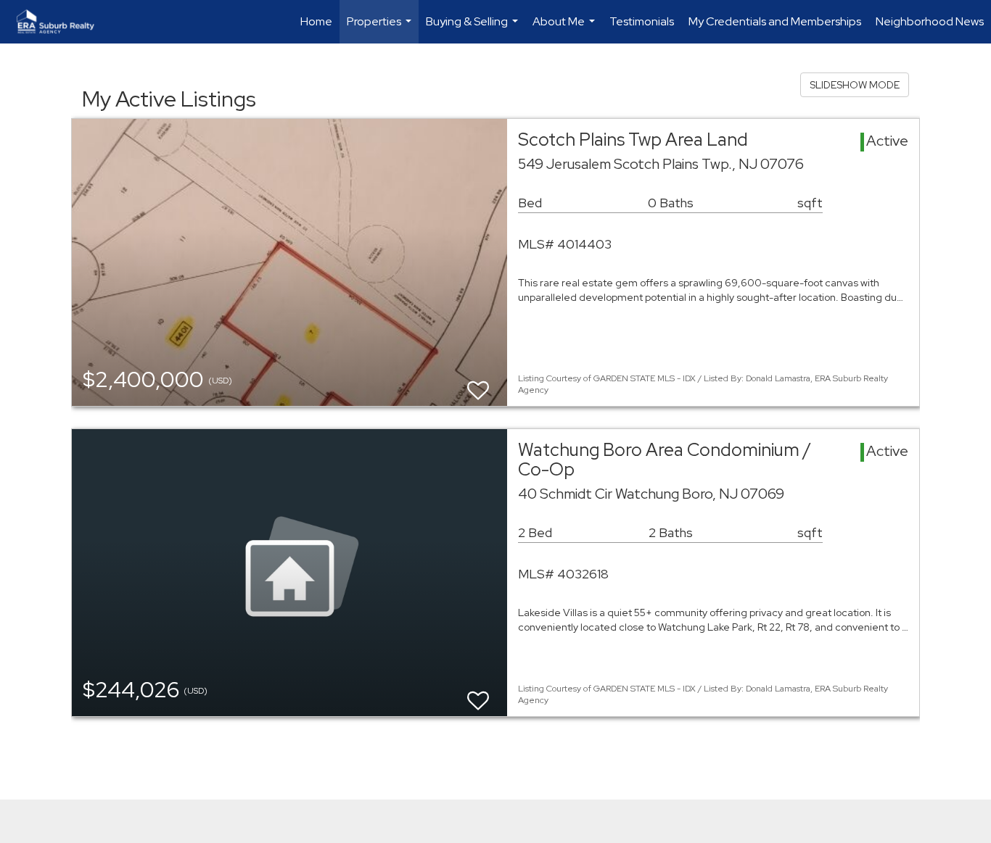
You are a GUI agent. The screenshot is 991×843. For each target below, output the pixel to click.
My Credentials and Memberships (774, 21)
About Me (565, 28)
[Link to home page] (63, 21)
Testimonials (641, 21)
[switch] (478, 384)
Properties (381, 28)
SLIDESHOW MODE (855, 84)
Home (316, 21)
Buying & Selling (474, 28)
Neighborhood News (930, 21)
